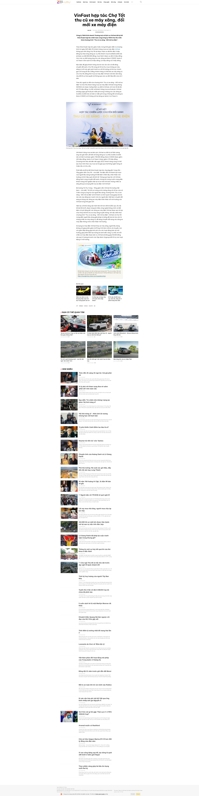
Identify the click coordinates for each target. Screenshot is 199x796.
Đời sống (113, 2)
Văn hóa (99, 2)
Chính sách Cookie (100, 794)
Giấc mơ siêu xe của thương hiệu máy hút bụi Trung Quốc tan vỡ (82, 298)
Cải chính (126, 2)
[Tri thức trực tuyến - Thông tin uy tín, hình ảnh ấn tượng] (64, 2)
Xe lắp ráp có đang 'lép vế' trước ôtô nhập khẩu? (99, 298)
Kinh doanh (93, 2)
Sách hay (85, 2)
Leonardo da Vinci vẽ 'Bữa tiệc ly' (92, 644)
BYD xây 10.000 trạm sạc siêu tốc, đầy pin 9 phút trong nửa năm (114, 298)
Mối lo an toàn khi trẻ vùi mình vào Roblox (95, 685)
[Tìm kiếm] (141, 2)
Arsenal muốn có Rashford (89, 725)
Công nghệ (106, 2)
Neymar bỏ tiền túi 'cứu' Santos (91, 441)
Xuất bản (78, 2)
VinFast (117, 49)
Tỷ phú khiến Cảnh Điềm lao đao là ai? (94, 427)
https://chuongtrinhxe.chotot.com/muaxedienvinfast (92, 276)
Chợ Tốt (91, 305)
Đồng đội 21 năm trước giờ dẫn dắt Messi (95, 671)
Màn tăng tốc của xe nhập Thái (122, 359)
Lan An (89, 30)
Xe (99, 11)
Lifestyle (120, 2)
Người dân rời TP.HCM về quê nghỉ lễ (95, 495)
